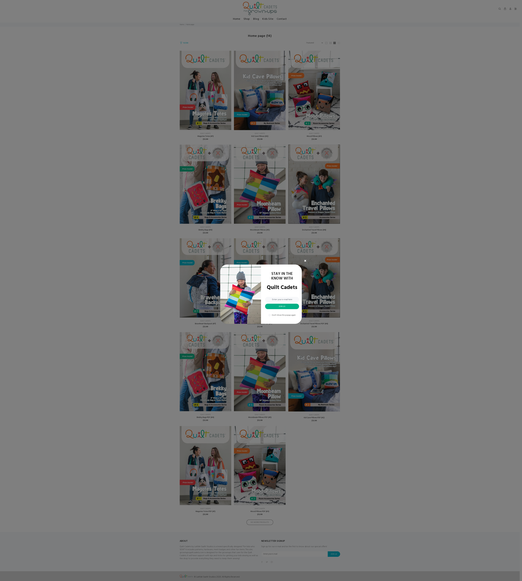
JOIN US (282, 306)
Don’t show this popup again (284, 315)
